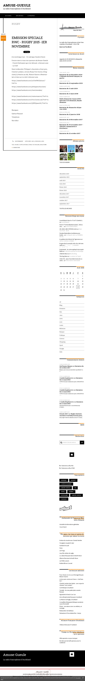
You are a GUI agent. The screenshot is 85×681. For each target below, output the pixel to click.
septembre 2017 (64, 204)
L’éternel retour (64, 253)
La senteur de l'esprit (75, 256)
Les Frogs (62, 550)
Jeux (61, 315)
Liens (42, 141)
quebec (71, 491)
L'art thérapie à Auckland (66, 587)
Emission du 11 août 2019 (69, 88)
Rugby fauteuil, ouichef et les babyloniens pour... (71, 414)
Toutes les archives (66, 208)
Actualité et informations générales (69, 524)
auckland (64, 495)
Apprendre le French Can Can (68, 594)
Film (61, 312)
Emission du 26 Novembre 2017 (71, 119)
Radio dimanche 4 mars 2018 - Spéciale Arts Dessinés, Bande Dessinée (71, 100)
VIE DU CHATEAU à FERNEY (67, 241)
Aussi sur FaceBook (66, 47)
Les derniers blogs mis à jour (29, 674)
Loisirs (61, 325)
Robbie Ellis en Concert (66, 563)
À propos (31, 15)
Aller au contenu (7, 3)
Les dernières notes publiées (42, 674)
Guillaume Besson (66, 366)
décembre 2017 (64, 194)
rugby (16, 144)
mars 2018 (63, 184)
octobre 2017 (63, 200)
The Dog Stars (63, 256)
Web (61, 352)
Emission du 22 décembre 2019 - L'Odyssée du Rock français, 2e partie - (71, 76)
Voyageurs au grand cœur (67, 543)
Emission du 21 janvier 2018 (70, 114)
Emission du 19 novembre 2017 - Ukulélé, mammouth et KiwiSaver (71, 126)
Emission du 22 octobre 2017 (70, 133)
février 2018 (63, 187)
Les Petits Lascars (64, 561)
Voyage (62, 348)
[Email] (72, 454)
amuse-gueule (76, 495)
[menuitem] (8, 15)
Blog (33, 141)
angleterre (43, 144)
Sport (61, 345)
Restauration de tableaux (66, 611)
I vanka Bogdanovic (67, 402)
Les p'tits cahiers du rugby (67, 553)
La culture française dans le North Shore (71, 555)
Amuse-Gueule (16, 5)
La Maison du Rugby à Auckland (68, 599)
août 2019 (62, 180)
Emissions (38, 141)
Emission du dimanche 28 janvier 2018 (71, 108)
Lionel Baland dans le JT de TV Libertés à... (71, 220)
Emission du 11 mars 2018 (69, 94)
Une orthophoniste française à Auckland (71, 597)
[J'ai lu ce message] (83, 678)
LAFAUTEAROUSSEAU (71, 226)
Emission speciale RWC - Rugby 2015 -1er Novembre (29, 41)
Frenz (61, 548)
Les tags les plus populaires (56, 674)
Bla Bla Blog (73, 253)
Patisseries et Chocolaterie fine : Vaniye (70, 613)
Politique (62, 335)
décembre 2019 (64, 174)
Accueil (8, 15)
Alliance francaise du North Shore (69, 558)
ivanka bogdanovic (66, 378)
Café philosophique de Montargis (74, 251)
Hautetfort (46, 671)
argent (73, 480)
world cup (31, 144)
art (60, 302)
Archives (19, 15)
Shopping (62, 342)
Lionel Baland (65, 222)
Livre (61, 322)
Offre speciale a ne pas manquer (68, 638)
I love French (63, 527)
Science (62, 338)
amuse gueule (65, 488)
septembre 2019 (64, 177)
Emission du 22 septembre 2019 (71, 83)
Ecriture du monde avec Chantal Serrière (71, 540)
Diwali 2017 (64, 414)
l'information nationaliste (73, 260)
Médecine (62, 328)
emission (64, 499)
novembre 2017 (64, 197)
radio (63, 491)
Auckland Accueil (64, 545)
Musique (62, 332)
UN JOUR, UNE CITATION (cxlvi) (68, 229)
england (37, 144)
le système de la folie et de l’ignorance (70, 239)
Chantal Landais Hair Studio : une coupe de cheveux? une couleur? (72, 584)
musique (63, 480)
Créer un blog (39, 671)
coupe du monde (23, 144)
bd (75, 488)
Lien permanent (19, 141)
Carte (82, 425)
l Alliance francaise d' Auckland (68, 625)
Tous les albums (65, 162)
